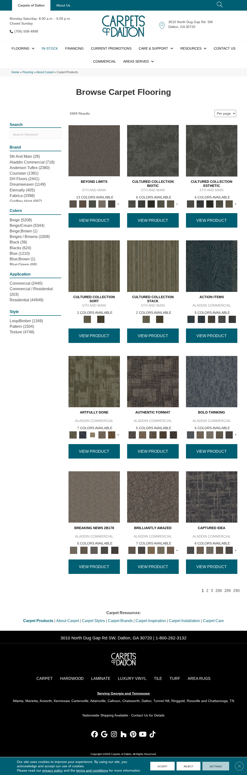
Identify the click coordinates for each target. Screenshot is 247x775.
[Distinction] (170, 204)
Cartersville (80, 701)
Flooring (27, 72)
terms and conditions (92, 770)
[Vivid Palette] (112, 434)
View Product (94, 220)
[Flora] (92, 204)
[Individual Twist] (152, 434)
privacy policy (52, 770)
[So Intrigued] (153, 497)
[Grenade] (200, 434)
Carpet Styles (93, 621)
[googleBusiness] (104, 735)
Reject (188, 766)
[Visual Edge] (153, 381)
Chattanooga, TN (221, 701)
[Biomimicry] (153, 150)
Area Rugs (199, 678)
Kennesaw (61, 701)
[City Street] (232, 319)
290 (236, 591)
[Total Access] (114, 550)
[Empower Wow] (161, 550)
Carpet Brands (120, 621)
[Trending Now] (94, 497)
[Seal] (229, 434)
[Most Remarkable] (83, 434)
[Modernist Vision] (92, 434)
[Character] (141, 204)
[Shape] (212, 381)
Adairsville (98, 701)
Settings (216, 766)
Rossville (193, 701)
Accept (162, 766)
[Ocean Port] (201, 319)
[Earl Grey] (222, 319)
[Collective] (151, 204)
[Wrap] (101, 319)
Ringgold (178, 701)
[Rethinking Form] (163, 434)
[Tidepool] (212, 266)
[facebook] (94, 735)
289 (227, 591)
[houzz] (123, 735)
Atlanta (18, 701)
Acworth (46, 701)
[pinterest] (133, 735)
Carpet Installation (184, 621)
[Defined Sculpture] (142, 434)
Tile (158, 678)
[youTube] (143, 735)
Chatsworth (131, 701)
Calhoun (114, 701)
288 (218, 591)
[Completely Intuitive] (151, 550)
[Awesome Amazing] (102, 434)
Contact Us (139, 715)
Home (15, 72)
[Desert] (94, 150)
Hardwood (72, 678)
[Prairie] (102, 204)
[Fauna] (83, 204)
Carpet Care (213, 621)
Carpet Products (38, 621)
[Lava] (210, 434)
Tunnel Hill (161, 701)
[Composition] (161, 204)
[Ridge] (112, 204)
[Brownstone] (211, 319)
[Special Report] (83, 550)
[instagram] (114, 735)
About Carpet (45, 72)
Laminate (100, 678)
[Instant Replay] (94, 550)
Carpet (44, 678)
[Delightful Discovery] (94, 381)
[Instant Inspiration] (170, 550)
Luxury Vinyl (132, 678)
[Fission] (219, 434)
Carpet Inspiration (151, 621)
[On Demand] (104, 550)
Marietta (31, 701)
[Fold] (94, 266)
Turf (175, 678)
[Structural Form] (173, 434)
